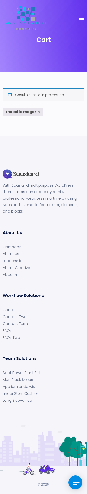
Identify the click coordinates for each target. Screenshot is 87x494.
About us (11, 254)
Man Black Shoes (18, 379)
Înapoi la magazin (23, 111)
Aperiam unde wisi (19, 386)
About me (12, 274)
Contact (10, 310)
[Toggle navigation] (81, 18)
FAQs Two (11, 337)
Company (12, 247)
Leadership (13, 261)
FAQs (7, 330)
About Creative (16, 268)
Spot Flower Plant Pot (22, 372)
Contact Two (15, 317)
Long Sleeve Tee (17, 400)
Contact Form (15, 323)
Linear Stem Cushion (21, 393)
